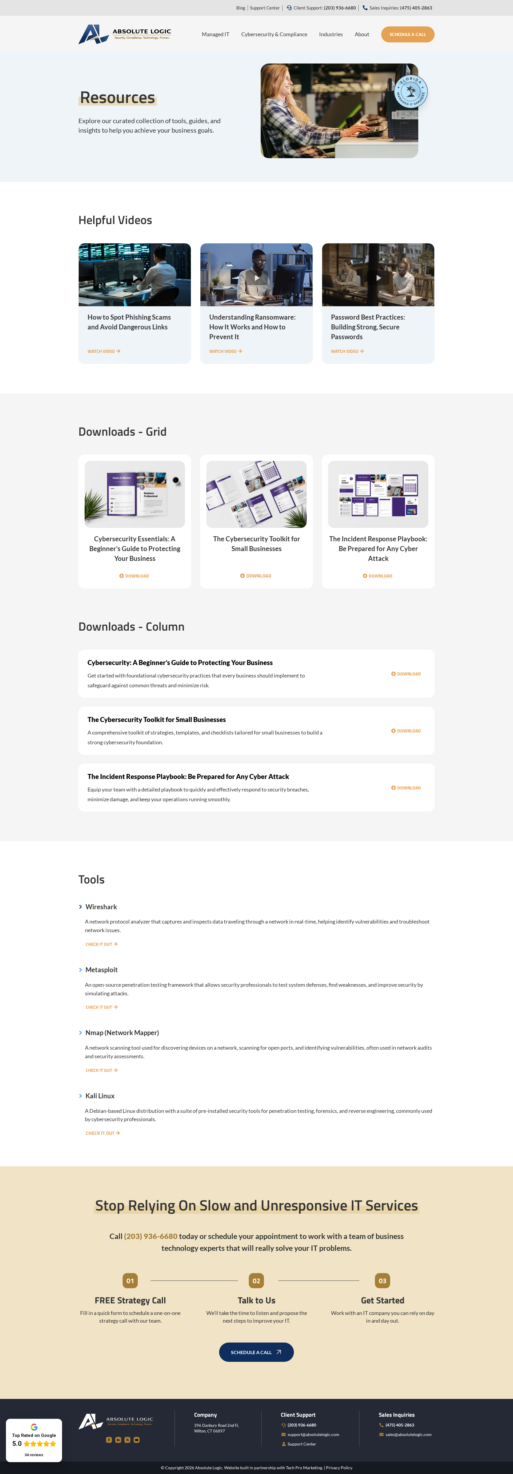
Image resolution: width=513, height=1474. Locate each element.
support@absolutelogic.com (313, 1434)
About (362, 34)
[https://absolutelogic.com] (124, 34)
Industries (331, 34)
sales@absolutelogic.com (409, 1434)
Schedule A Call (408, 34)
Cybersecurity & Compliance (274, 34)
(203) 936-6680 (302, 1424)
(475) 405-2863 (400, 1424)
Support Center (265, 7)
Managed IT (215, 34)
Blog (240, 7)
